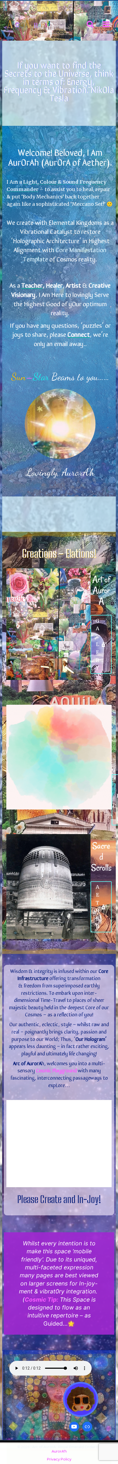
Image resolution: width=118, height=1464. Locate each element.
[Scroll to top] (101, 1439)
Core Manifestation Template (64, 254)
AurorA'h (59, 1451)
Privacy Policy (59, 1459)
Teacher (32, 285)
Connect (79, 334)
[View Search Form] (90, 24)
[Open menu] (105, 24)
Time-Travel (53, 1000)
